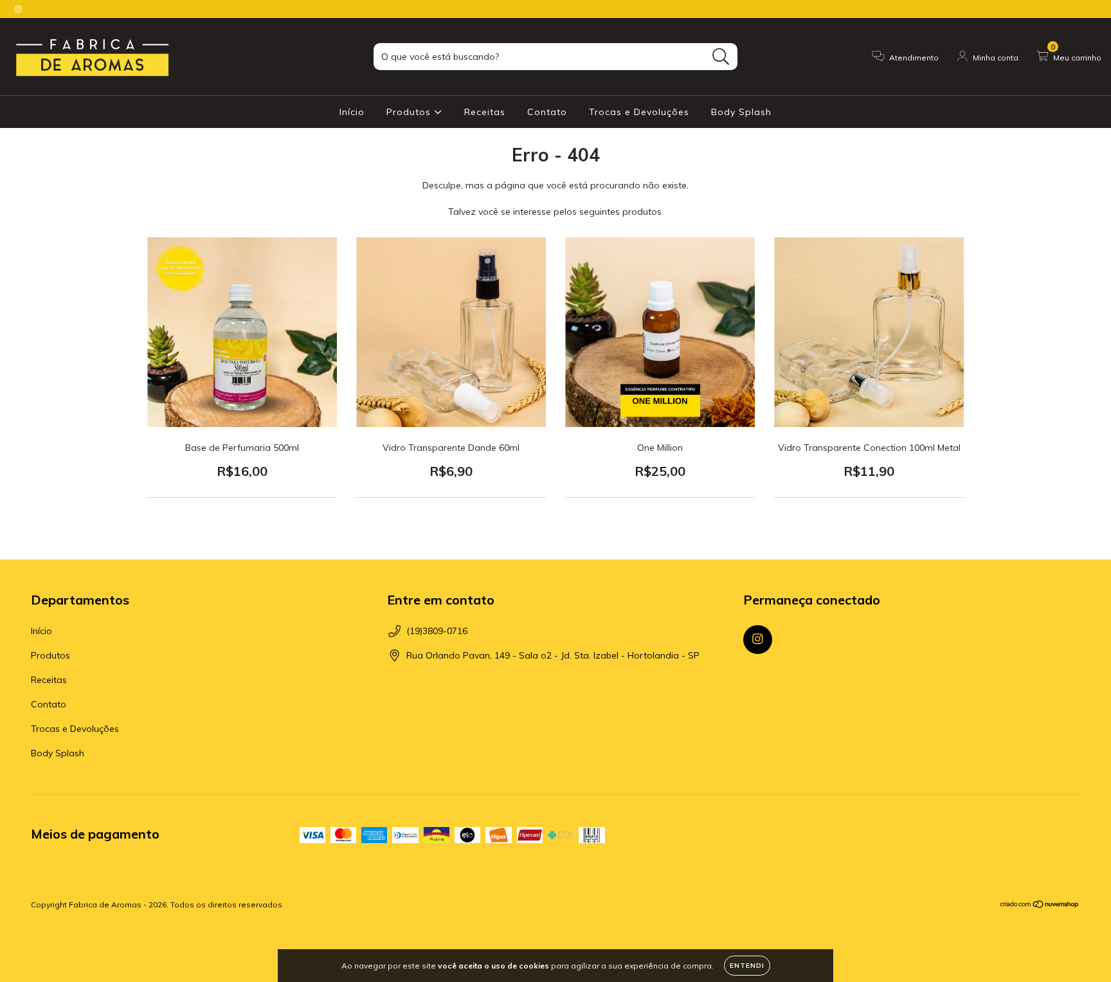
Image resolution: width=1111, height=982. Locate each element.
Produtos (410, 112)
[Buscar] (721, 57)
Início (352, 112)
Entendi (747, 965)
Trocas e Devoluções (639, 112)
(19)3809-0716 (436, 631)
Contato (547, 112)
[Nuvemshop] (1040, 906)
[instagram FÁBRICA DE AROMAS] (18, 9)
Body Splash (741, 112)
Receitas (484, 112)
